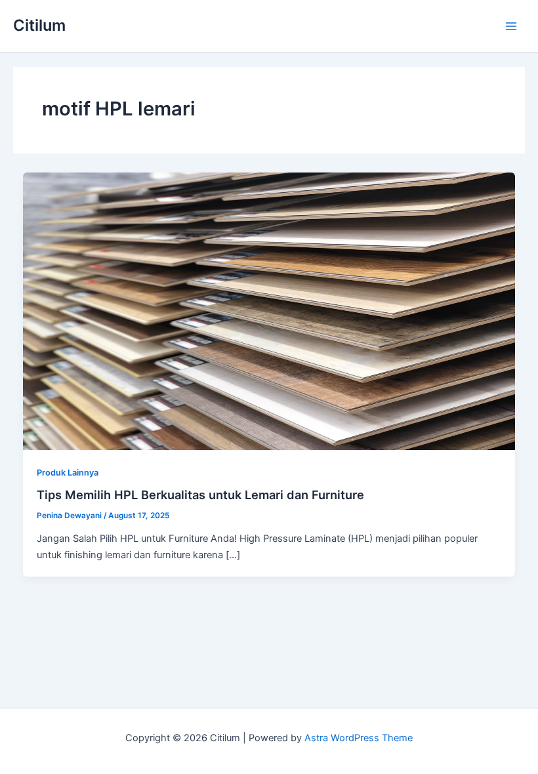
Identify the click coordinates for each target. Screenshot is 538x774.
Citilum (39, 25)
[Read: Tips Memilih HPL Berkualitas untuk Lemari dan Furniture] (269, 311)
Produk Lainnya (67, 473)
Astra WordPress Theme (358, 738)
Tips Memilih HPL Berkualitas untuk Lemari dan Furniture (200, 494)
